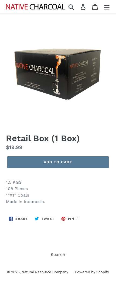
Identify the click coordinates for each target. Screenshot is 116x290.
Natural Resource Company (45, 272)
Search (58, 254)
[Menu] (107, 7)
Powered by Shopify (92, 272)
